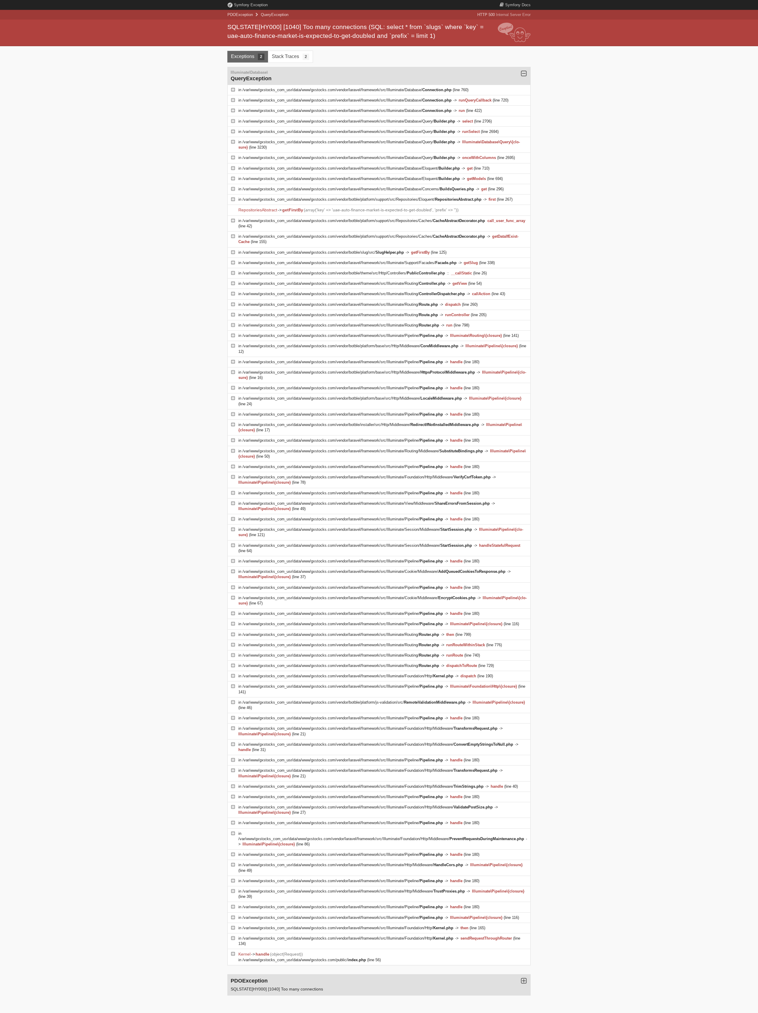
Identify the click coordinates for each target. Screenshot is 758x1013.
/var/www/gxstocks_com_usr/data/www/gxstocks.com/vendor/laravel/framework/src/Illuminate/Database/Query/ (349, 121)
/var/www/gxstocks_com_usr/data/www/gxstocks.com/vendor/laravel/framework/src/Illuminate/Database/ (347, 90)
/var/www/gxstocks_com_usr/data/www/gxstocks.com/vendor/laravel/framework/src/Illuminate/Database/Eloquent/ (351, 168)
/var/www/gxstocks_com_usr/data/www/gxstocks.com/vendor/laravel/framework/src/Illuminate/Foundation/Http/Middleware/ (367, 477)
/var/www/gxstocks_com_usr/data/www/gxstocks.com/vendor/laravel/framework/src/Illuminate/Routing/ (344, 283)
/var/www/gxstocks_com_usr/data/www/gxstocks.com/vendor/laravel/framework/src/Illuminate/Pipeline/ (343, 335)
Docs (518, 5)
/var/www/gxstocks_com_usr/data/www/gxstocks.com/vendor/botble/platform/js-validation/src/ (354, 702)
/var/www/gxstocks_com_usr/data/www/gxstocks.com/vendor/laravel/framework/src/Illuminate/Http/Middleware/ (353, 865)
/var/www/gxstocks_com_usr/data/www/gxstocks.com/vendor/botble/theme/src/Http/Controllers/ (344, 273)
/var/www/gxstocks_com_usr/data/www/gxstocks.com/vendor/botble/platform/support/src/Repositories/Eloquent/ (362, 199)
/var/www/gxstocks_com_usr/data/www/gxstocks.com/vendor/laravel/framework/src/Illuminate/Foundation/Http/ (348, 676)
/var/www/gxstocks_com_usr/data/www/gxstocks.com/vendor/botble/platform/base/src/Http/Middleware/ (350, 346)
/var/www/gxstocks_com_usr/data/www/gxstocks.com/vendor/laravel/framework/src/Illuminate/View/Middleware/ (366, 503)
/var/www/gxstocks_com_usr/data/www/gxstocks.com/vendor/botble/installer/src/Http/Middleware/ (361, 424)
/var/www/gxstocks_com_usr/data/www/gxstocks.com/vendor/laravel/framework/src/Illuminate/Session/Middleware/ (357, 529)
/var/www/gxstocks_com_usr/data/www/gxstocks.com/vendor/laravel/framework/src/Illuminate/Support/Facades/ (350, 263)
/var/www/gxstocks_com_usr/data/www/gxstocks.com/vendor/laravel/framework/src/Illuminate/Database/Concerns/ (358, 189)
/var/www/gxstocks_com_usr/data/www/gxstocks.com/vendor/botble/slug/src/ (323, 252)
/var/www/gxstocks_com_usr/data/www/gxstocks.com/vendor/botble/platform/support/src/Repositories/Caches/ (364, 220)
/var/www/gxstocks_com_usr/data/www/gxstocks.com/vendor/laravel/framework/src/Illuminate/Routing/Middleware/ (363, 451)
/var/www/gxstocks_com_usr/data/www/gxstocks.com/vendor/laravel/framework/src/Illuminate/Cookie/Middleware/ (374, 571)
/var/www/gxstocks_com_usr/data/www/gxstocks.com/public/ (304, 960)
